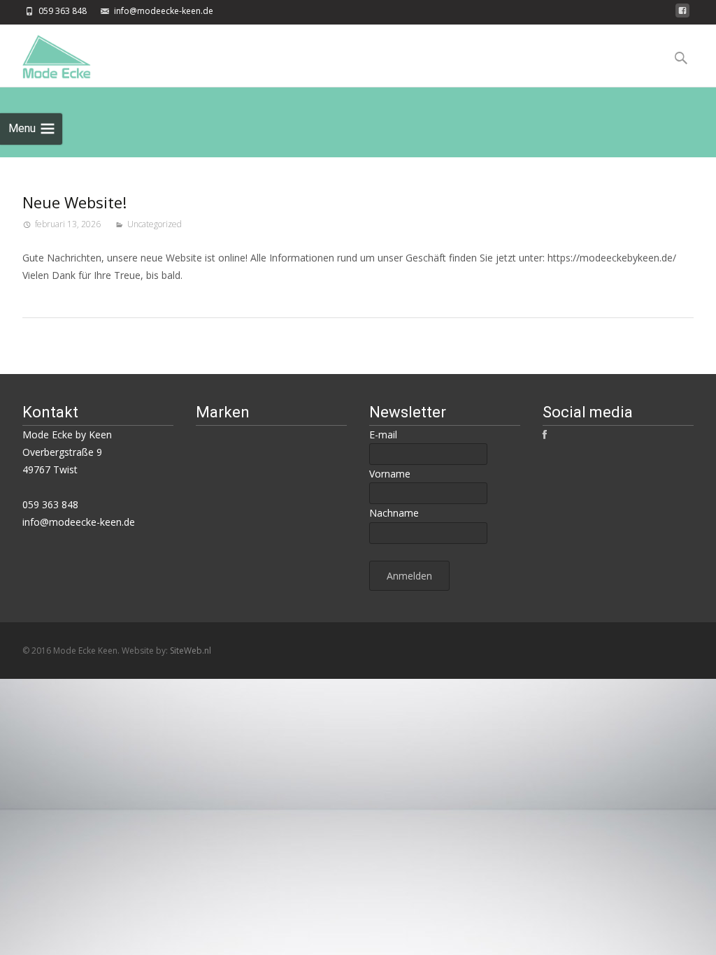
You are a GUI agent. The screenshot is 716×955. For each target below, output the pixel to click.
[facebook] (682, 14)
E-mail (383, 434)
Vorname (389, 473)
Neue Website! (74, 202)
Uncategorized (154, 224)
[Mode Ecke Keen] (45, 53)
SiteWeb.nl (190, 650)
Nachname (394, 512)
